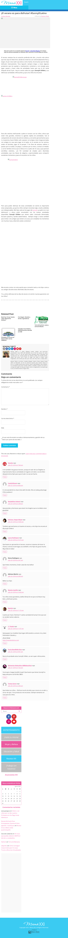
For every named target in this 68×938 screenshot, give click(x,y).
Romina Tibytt (45, 16)
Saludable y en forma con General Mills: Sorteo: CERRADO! (7, 339)
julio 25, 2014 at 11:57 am (16, 629)
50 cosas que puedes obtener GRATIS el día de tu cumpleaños (10, 836)
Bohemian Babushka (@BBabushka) (20, 665)
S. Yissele (11, 626)
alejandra (4, 846)
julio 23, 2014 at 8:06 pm (15, 485)
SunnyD (34, 210)
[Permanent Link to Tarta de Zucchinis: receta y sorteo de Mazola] (42, 320)
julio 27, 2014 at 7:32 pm (15, 668)
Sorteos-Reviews (5, 16)
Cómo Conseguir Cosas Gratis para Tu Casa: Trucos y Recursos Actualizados (11, 848)
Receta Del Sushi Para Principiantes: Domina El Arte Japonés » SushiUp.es (10, 823)
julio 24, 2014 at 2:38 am (15, 504)
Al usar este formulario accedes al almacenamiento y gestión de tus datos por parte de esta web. (23, 438)
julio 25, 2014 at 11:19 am (16, 610)
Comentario (5, 387)
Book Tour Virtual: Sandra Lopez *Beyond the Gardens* (8, 318)
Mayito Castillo (13, 590)
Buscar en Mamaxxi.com (11, 708)
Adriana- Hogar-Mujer (15, 520)
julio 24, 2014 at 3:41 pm (15, 560)
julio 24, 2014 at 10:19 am (16, 540)
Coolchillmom (12, 483)
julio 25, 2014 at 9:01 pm (15, 652)
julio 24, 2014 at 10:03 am (16, 522)
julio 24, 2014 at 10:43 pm (16, 592)
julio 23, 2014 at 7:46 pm (15, 465)
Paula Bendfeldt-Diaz (15, 649)
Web (2, 428)
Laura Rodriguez (13, 538)
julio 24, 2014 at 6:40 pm (15, 576)
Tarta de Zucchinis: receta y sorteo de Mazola (42, 325)
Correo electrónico (7, 418)
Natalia (10, 463)
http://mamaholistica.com (11, 640)
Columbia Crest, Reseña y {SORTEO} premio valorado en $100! (25, 330)
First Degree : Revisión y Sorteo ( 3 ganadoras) (24, 317)
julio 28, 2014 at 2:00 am (15, 686)
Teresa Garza (12, 684)
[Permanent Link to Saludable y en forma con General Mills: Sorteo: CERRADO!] (8, 332)
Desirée (10, 608)
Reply (4, 477)
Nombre (4, 409)
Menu (15, 7)
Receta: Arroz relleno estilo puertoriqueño (11, 828)
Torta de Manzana (14, 842)
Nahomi (3, 842)
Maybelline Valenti (14, 501)
